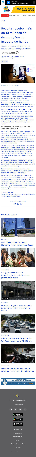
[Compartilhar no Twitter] (18, 204)
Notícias (18, 447)
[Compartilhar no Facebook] (15, 204)
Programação (18, 433)
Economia (5, 61)
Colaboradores (18, 436)
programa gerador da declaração (21, 164)
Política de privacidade (18, 444)
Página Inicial (18, 429)
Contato (18, 440)
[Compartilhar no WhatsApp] (21, 204)
